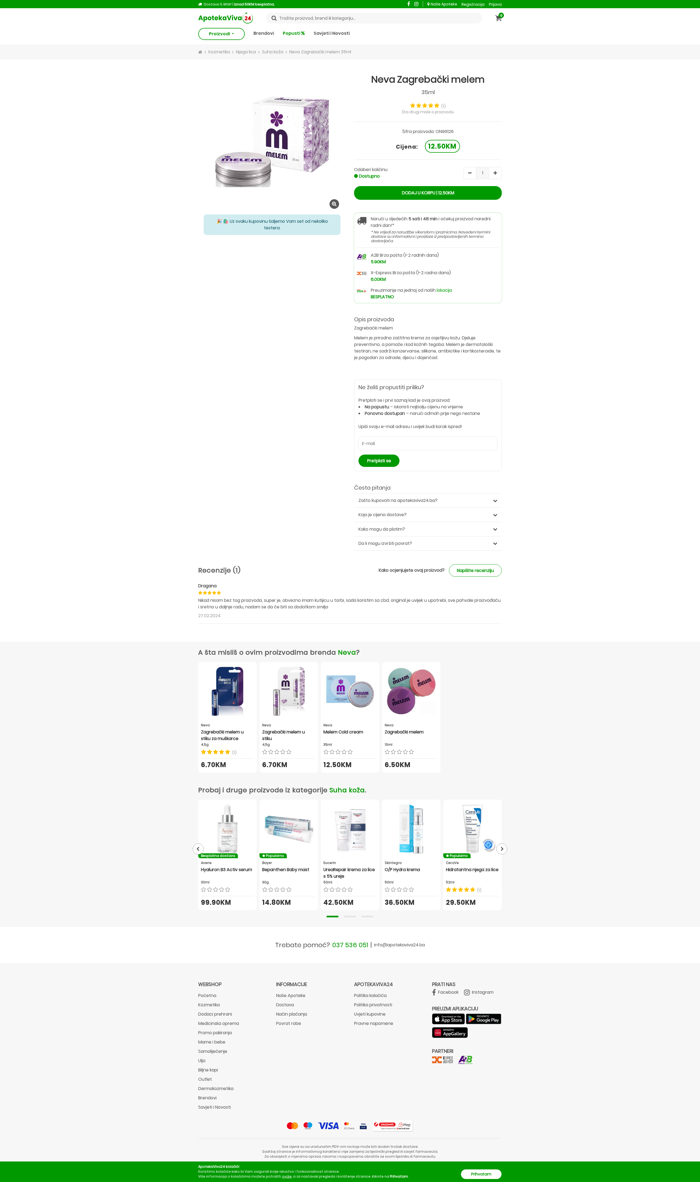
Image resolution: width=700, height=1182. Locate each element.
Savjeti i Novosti (332, 33)
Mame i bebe (211, 1042)
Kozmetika (209, 1005)
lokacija (444, 290)
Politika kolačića (370, 995)
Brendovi (263, 33)
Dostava (285, 1005)
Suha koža (347, 789)
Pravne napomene (373, 1023)
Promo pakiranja (215, 1033)
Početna (207, 995)
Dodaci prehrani (215, 1014)
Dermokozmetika (216, 1088)
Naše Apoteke (444, 4)
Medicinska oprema (218, 1023)
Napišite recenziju (475, 570)
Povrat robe (288, 1023)
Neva (347, 652)
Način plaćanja (291, 1014)
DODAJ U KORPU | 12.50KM (428, 193)
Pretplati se (379, 461)
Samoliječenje (212, 1051)
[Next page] (501, 848)
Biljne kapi (208, 1070)
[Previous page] (198, 848)
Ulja (201, 1060)
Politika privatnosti (373, 1005)
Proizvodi (220, 34)
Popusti (292, 33)
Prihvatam (481, 1174)
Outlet (205, 1079)
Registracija (473, 4)
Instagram (482, 992)
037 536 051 (350, 944)
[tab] (332, 916)
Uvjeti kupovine (370, 1014)
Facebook (448, 992)
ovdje (287, 1176)
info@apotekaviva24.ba (399, 945)
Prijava (495, 4)
